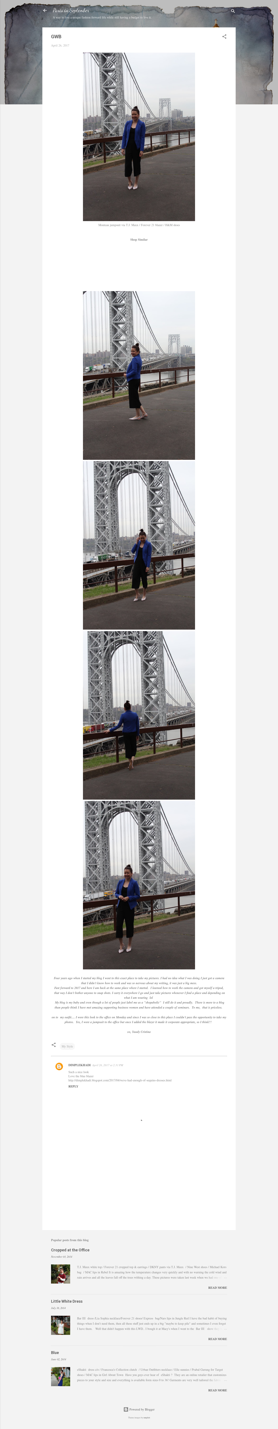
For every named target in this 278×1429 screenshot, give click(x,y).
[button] (224, 37)
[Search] (233, 11)
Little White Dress (67, 1301)
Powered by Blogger (142, 1409)
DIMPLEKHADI (79, 1065)
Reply (73, 1086)
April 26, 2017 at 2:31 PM (107, 1065)
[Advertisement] (139, 1189)
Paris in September (71, 10)
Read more (217, 1287)
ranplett (147, 1417)
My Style (67, 1046)
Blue (55, 1352)
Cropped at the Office (70, 1250)
